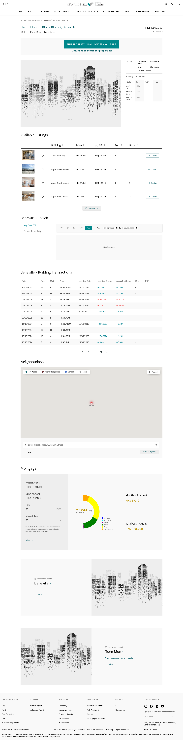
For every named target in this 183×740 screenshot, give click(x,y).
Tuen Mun (46, 20)
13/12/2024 (27, 330)
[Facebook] (151, 706)
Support (120, 699)
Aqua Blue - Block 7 (60, 196)
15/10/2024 (27, 336)
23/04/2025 (27, 293)
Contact (154, 155)
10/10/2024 (27, 342)
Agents (34, 699)
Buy (3, 705)
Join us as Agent (37, 710)
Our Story (63, 705)
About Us (64, 699)
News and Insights (95, 705)
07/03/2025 (27, 305)
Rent (4, 710)
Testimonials (64, 718)
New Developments (10, 722)
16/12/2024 (27, 324)
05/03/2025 (27, 318)
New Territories (34, 20)
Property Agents (66, 714)
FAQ (117, 705)
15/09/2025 (27, 287)
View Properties (112, 657)
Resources (92, 699)
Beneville (56, 20)
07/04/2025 (27, 299)
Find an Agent (36, 705)
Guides (90, 714)
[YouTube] (162, 706)
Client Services (10, 699)
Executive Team (65, 710)
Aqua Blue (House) (60, 169)
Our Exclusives (8, 714)
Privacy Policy (7, 730)
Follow (39, 594)
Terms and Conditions (22, 730)
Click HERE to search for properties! (91, 50)
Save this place (149, 451)
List (3, 718)
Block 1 (65, 20)
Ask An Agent (93, 710)
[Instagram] (146, 706)
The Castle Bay (58, 155)
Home (23, 20)
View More (93, 208)
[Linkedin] (157, 706)
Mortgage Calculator (96, 718)
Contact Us (120, 710)
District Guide (127, 657)
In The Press (64, 722)
